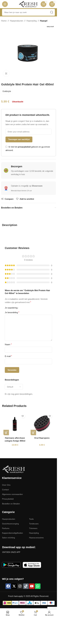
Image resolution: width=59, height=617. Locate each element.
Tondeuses (34, 524)
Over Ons (6, 485)
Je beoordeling (12, 312)
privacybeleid (24, 147)
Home (4, 21)
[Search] (51, 12)
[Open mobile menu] (5, 4)
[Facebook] (8, 586)
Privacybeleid (8, 499)
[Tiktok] (26, 586)
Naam (8, 344)
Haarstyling (31, 21)
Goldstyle (6, 91)
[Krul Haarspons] (42, 423)
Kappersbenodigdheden (12, 533)
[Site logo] (28, 4)
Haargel (43, 21)
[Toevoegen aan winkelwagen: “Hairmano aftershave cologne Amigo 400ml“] (6, 432)
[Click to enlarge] (6, 73)
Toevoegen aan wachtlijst (19, 139)
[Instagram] (20, 586)
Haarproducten (16, 21)
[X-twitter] (14, 586)
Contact (5, 489)
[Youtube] (32, 586)
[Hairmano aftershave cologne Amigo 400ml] (14, 423)
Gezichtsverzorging (10, 524)
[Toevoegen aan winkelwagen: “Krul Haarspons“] (33, 432)
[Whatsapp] (37, 586)
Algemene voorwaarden (12, 494)
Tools (31, 519)
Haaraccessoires (36, 538)
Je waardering (11, 308)
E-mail (8, 356)
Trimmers (33, 528)
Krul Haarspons (42, 438)
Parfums (5, 528)
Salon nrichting (8, 538)
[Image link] (13, 469)
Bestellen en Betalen (11, 504)
